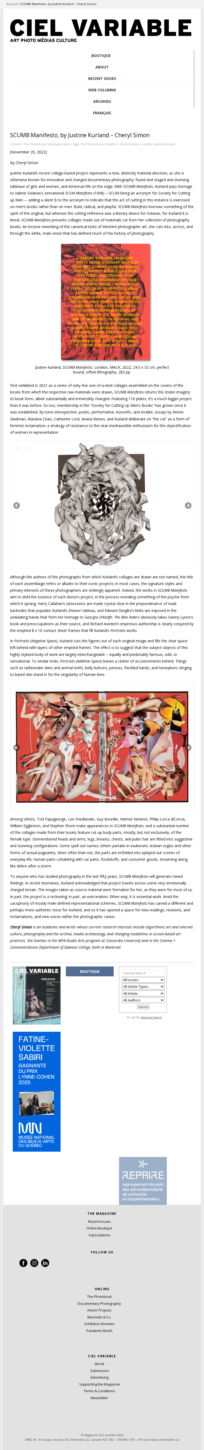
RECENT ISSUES (102, 78)
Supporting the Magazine (99, 1384)
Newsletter (99, 1397)
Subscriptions (99, 1235)
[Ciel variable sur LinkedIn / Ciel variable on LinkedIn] (45, 1265)
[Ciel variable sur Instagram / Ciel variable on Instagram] (34, 1265)
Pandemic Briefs (99, 1330)
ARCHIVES (102, 101)
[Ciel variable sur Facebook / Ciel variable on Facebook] (23, 1265)
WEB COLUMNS (102, 89)
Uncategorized (58, 144)
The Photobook (34, 144)
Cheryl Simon (130, 144)
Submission (99, 1370)
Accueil (12, 4)
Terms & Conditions (99, 1390)
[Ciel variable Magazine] (102, 44)
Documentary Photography (99, 1303)
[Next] (148, 504)
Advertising (99, 1377)
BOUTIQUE (101, 55)
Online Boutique (99, 1228)
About (102, 67)
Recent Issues (99, 1221)
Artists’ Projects (99, 1310)
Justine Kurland (164, 144)
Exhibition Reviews (99, 1323)
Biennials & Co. (99, 1317)
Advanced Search (151, 1017)
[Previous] (56, 504)
